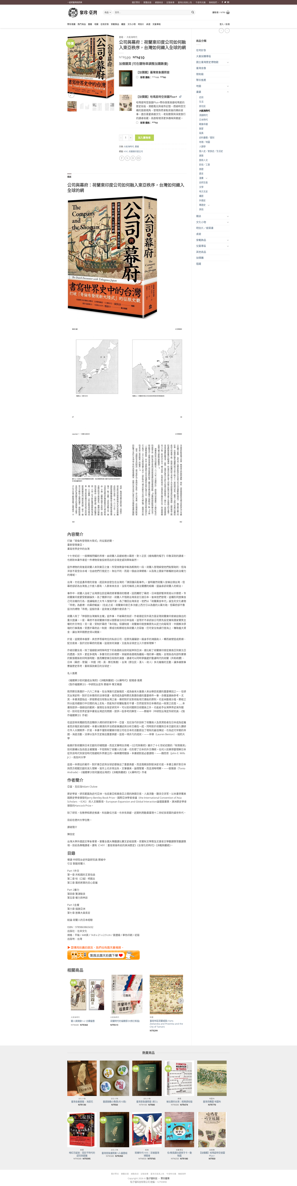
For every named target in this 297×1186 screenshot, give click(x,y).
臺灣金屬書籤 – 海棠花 (82, 1101)
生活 (201, 101)
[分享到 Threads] (133, 158)
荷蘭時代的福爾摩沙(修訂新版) (125, 1021)
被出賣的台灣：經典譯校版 (179, 1101)
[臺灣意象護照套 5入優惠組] (114, 1129)
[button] (221, 12)
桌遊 (148, 24)
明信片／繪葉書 (204, 228)
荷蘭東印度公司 (136, 151)
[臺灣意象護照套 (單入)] (147, 1078)
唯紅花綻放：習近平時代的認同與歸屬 (82, 1154)
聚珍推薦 (71, 24)
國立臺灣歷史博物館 (207, 62)
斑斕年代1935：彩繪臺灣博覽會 (147, 1154)
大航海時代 (204, 110)
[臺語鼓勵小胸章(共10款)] (114, 1078)
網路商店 (159, 2)
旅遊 (201, 169)
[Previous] (72, 66)
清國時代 (203, 115)
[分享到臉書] (121, 158)
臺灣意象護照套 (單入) (147, 1101)
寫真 (201, 133)
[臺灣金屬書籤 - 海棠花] (82, 1078)
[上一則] (227, 30)
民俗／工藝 (204, 164)
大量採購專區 (203, 56)
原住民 (202, 106)
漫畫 (201, 178)
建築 (201, 155)
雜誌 (198, 216)
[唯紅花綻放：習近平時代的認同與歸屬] (82, 1129)
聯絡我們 (213, 2)
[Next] (109, 66)
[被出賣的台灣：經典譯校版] (179, 1078)
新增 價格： (157, 77)
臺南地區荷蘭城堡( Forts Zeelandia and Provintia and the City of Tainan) (166, 1024)
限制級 (200, 74)
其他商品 (201, 252)
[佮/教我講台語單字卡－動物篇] (179, 1129)
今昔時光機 (201, 2)
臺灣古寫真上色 (185, 2)
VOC (126, 151)
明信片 (141, 24)
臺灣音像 (201, 68)
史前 (201, 97)
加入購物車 (144, 137)
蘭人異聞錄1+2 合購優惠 (83, 1021)
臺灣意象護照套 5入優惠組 (114, 1153)
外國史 (202, 200)
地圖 (96, 24)
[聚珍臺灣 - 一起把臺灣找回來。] (82, 12)
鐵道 (123, 24)
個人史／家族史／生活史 (211, 151)
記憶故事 (170, 2)
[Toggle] (228, 62)
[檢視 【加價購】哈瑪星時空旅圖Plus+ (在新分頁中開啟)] (180, 96)
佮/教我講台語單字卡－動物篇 (179, 1154)
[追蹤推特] (225, 2)
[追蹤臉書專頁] (222, 2)
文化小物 (132, 24)
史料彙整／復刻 (206, 137)
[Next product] (221, 30)
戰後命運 (203, 124)
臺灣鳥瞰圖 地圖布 (212, 1101)
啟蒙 (201, 128)
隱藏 (198, 263)
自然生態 (203, 182)
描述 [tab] (69, 176)
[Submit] (192, 12)
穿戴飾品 (115, 24)
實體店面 (147, 2)
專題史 (202, 204)
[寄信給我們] (228, 2)
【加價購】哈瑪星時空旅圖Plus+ (212, 1154)
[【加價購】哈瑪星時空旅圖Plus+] (212, 1129)
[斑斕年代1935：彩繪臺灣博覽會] (147, 1129)
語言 (201, 173)
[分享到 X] (127, 158)
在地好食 (105, 24)
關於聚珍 (136, 2)
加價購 (200, 257)
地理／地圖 (204, 142)
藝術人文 (203, 160)
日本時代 (203, 119)
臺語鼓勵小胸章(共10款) (114, 1101)
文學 (201, 186)
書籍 (90, 24)
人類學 (202, 146)
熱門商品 (82, 24)
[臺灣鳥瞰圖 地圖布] (212, 1078)
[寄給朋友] (138, 158)
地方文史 (203, 191)
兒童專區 (157, 24)
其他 (201, 209)
